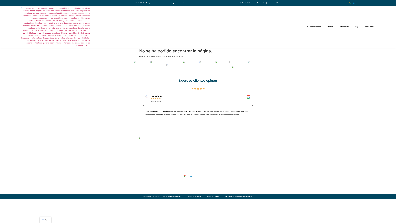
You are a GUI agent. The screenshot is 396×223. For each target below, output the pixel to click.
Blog (356, 27)
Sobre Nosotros (344, 27)
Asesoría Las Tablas (314, 27)
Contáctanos (369, 27)
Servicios (330, 27)
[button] (143, 105)
